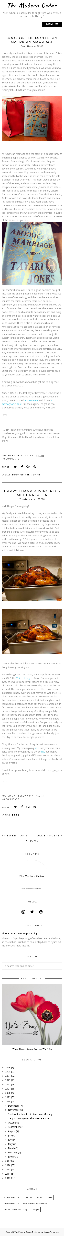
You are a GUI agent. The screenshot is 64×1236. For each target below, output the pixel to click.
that (43, 751)
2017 (8, 1160)
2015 (8, 1169)
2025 (8, 1071)
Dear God (28, 1197)
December (13, 1105)
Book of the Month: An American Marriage (32, 40)
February (12, 1152)
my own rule (31, 400)
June (10, 1139)
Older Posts (48, 835)
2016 (8, 1165)
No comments (10, 459)
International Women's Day (15, 1209)
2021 (8, 1088)
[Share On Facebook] (22, 466)
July (10, 1135)
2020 (8, 1092)
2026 (8, 1067)
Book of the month (26, 475)
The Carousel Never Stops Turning (20, 933)
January (12, 1156)
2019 (8, 1097)
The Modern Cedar (32, 5)
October (12, 1122)
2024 (8, 1075)
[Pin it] (34, 466)
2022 (8, 1084)
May (10, 1144)
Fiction (40, 1197)
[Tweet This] (15, 466)
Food (15, 815)
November (13, 1109)
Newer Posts (16, 835)
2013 (8, 1178)
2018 (8, 1101)
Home (34, 840)
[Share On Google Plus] (28, 466)
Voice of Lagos (24, 678)
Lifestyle (35, 1209)
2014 (8, 1173)
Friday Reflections (11, 1203)
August (11, 1131)
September (14, 1126)
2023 (8, 1080)
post (37, 748)
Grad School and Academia (35, 1203)
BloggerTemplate (51, 1232)
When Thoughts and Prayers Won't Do (32, 1048)
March (11, 1148)
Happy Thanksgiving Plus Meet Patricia (32, 493)
